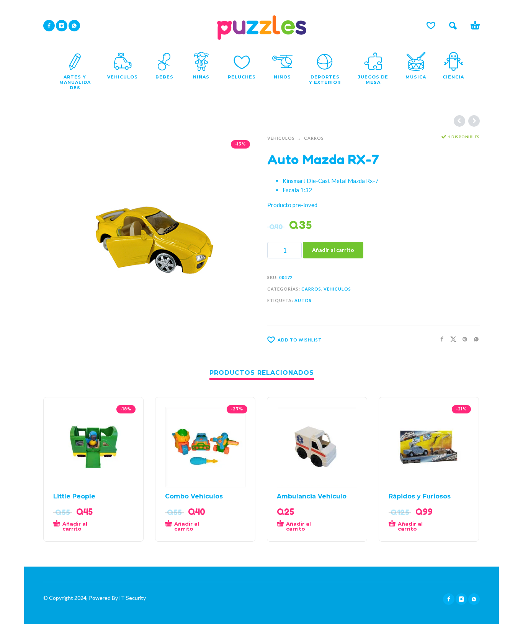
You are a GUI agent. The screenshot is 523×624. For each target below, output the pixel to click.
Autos (303, 300)
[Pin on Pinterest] (462, 339)
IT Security (132, 598)
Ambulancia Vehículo (311, 496)
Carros (314, 138)
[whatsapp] (74, 25)
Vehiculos (281, 138)
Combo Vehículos (194, 496)
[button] (453, 25)
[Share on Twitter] (451, 339)
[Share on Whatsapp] (474, 339)
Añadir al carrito (333, 250)
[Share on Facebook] (439, 339)
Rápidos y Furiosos (420, 496)
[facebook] (49, 25)
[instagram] (61, 25)
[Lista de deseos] (431, 25)
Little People (74, 496)
